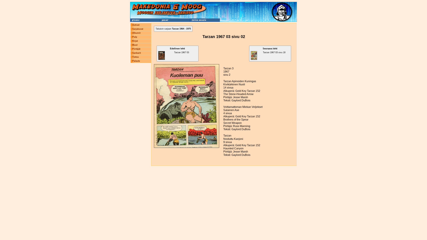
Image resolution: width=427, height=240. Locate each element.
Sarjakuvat (137, 29)
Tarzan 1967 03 (179, 50)
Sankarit (136, 53)
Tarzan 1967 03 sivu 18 (274, 50)
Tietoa (135, 57)
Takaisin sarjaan (173, 29)
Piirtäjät (136, 49)
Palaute (136, 61)
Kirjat (135, 41)
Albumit (136, 33)
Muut (134, 45)
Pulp (134, 37)
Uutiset (135, 25)
